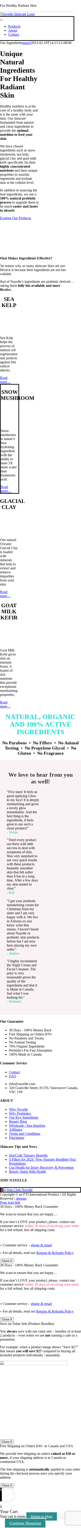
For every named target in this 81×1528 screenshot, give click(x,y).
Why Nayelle (18, 1109)
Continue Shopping (25, 1523)
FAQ (12, 1076)
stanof (26, 43)
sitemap (21, 1198)
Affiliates (15, 1129)
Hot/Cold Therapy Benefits (28, 1155)
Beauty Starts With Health (27, 1171)
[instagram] (2, 1189)
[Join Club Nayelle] (18, 1190)
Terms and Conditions (24, 1134)
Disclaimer (16, 1138)
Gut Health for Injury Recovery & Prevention (41, 1167)
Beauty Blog (18, 1121)
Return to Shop (41, 1516)
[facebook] (1, 1189)
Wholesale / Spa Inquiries (27, 1125)
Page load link (10, 1202)
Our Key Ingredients (23, 1117)
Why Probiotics (20, 1113)
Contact (14, 1072)
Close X (7, 1261)
